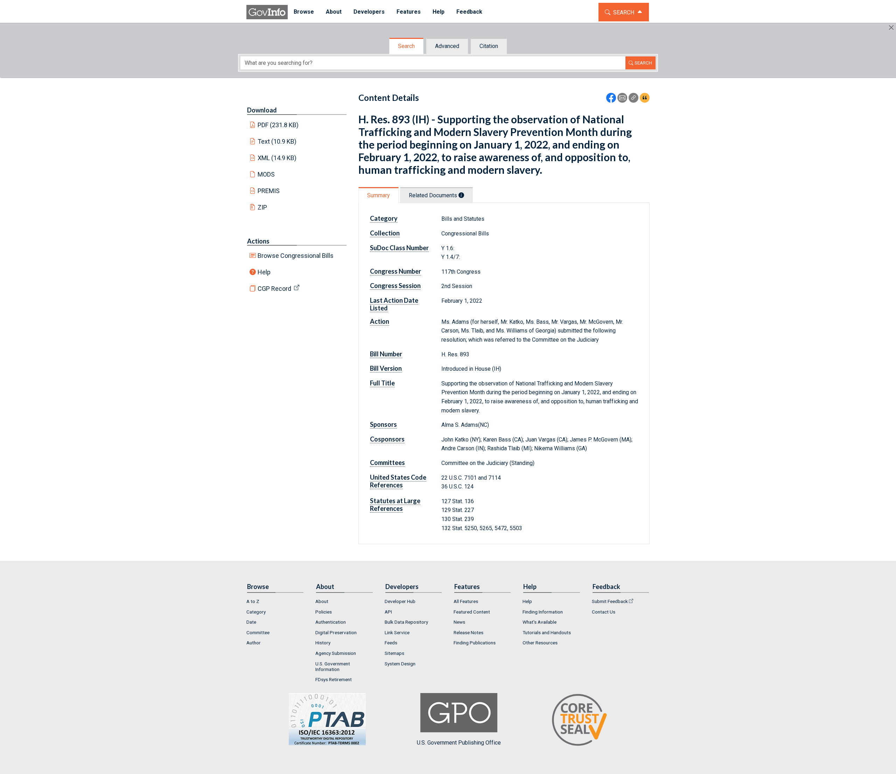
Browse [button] (304, 11)
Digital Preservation (336, 632)
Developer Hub (400, 601)
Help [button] (438, 11)
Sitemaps (394, 653)
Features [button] (409, 11)
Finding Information (543, 612)
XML (277, 158)
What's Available (539, 622)
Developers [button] (369, 11)
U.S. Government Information (332, 666)
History (322, 642)
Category (256, 612)
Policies (323, 612)
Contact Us (603, 612)
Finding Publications (475, 642)
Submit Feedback (610, 601)
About (321, 601)
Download (262, 110)
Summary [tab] (378, 195)
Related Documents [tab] (433, 195)
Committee (258, 632)
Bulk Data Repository (406, 622)
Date (251, 622)
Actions (258, 241)
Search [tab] (406, 46)
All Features (466, 601)
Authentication (330, 622)
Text (277, 141)
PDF (278, 125)
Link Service (397, 632)
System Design (400, 663)
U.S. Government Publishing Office (459, 742)
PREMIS (269, 190)
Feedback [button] (469, 11)
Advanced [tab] (447, 46)
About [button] (334, 11)
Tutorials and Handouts (547, 632)
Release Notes (468, 632)
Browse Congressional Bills (296, 255)
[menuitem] (304, 12)
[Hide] (891, 27)
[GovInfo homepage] (267, 12)
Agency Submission (335, 653)
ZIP (262, 207)
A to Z (252, 601)
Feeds (391, 642)
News (459, 622)
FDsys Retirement (333, 679)
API (388, 612)
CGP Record (274, 288)
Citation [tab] (488, 46)
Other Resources (540, 642)
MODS (266, 174)
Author (253, 642)
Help (264, 272)
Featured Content (472, 612)
